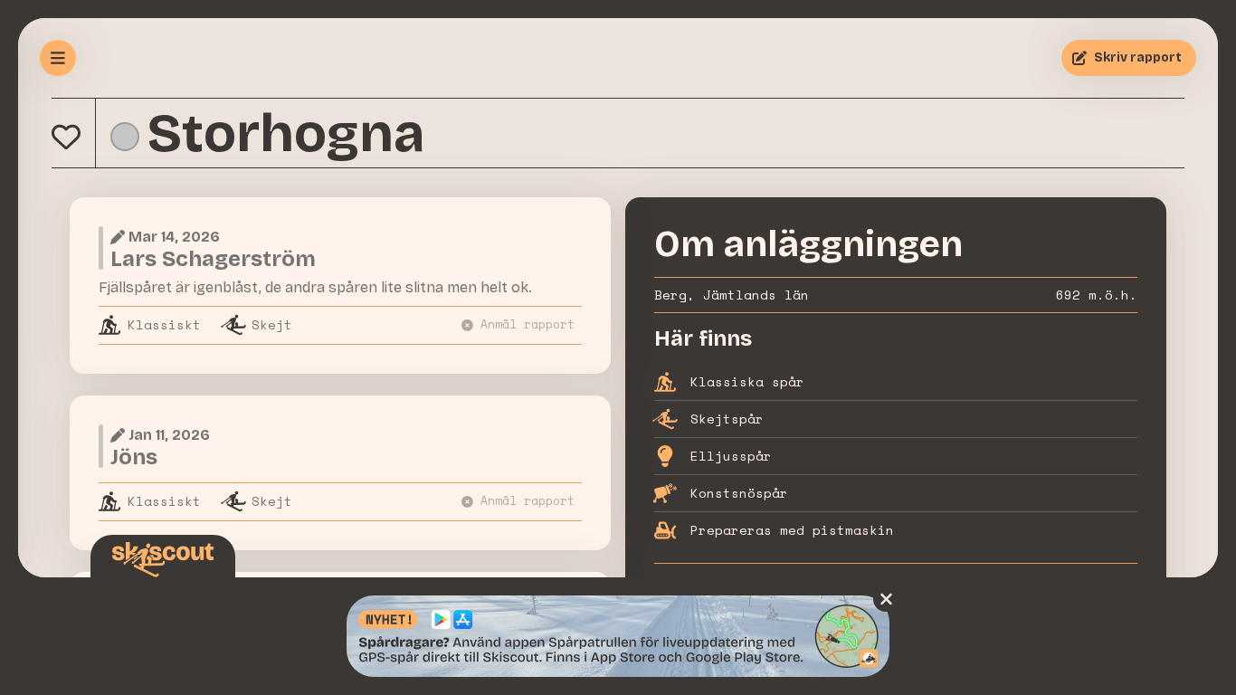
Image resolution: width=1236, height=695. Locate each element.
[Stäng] (886, 599)
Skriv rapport (1138, 57)
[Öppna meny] (58, 58)
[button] (66, 136)
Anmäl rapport (527, 324)
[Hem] (163, 559)
